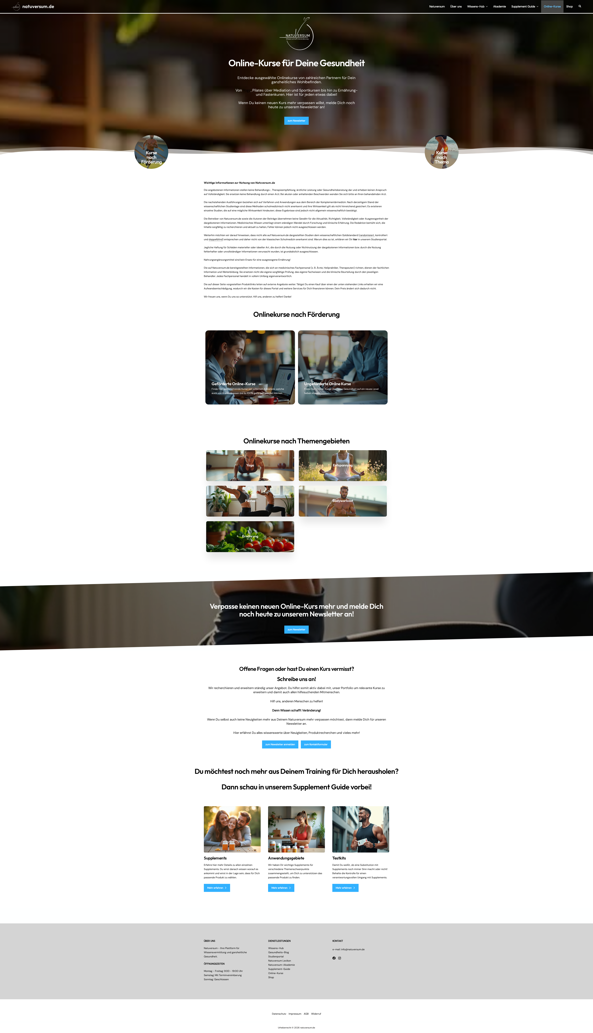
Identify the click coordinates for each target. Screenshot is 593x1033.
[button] (486, 6)
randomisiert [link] (367, 235)
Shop (271, 977)
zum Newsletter (296, 120)
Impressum (295, 1013)
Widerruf (316, 1013)
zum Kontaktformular (316, 744)
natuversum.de (38, 6)
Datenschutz (279, 1013)
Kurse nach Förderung (151, 157)
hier (355, 239)
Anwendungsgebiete (286, 858)
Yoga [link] (247, 90)
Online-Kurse (275, 973)
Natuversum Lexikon (279, 960)
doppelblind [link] (216, 239)
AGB (306, 1013)
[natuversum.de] (16, 6)
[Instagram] (339, 958)
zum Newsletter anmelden (280, 744)
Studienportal (276, 956)
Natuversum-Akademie (281, 964)
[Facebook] (334, 958)
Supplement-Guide (279, 969)
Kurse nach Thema (442, 157)
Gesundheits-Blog (278, 952)
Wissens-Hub (276, 948)
